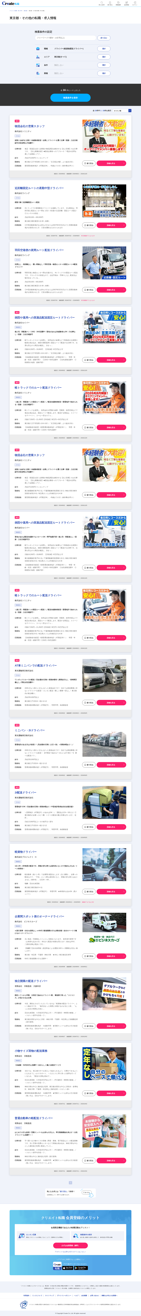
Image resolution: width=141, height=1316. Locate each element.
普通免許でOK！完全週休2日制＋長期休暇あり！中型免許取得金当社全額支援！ (44, 807)
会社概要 (84, 1295)
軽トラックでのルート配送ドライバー (38, 387)
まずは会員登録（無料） (70, 1245)
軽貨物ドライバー (26, 851)
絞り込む (104, 38)
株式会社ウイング (22, 193)
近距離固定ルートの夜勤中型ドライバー (39, 188)
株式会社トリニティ (23, 131)
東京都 (25, 10)
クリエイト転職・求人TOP (16, 10)
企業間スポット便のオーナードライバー (39, 916)
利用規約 (26, 1295)
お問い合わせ (94, 1295)
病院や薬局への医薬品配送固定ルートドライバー (45, 317)
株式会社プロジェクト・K (26, 857)
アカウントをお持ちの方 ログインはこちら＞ (70, 1252)
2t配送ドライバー (25, 792)
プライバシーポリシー (64, 1295)
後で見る (90, 163)
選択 (104, 49)
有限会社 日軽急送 (23, 1056)
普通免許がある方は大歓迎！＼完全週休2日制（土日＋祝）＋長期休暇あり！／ (44, 744)
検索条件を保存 (70, 98)
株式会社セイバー (22, 323)
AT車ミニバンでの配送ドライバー (36, 665)
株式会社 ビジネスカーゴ (26, 922)
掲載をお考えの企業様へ (109, 1295)
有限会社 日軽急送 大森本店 (28, 986)
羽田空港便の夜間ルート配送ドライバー (39, 250)
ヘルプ (76, 1295)
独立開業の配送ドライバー (31, 981)
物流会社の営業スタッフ (30, 126)
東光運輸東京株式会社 (24, 671)
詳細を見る (111, 163)
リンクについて (37, 1295)
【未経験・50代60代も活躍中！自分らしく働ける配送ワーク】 (38, 1065)
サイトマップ (49, 1295)
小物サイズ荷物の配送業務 (31, 1050)
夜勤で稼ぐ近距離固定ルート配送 (27, 202)
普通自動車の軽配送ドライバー (34, 1118)
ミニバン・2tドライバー (30, 730)
